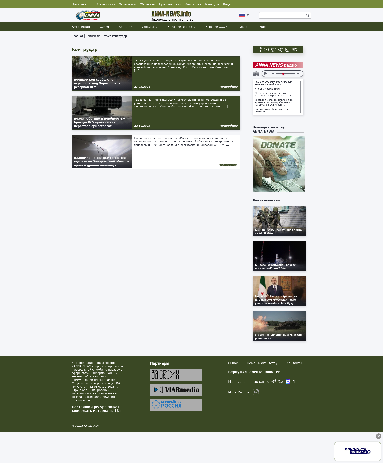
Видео (227, 4)
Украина (148, 27)
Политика (79, 4)
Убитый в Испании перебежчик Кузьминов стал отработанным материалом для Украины (274, 102)
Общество (147, 4)
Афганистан (81, 27)
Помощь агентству (262, 363)
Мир (262, 27)
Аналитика (193, 4)
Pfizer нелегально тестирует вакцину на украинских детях (273, 94)
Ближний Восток (180, 27)
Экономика (127, 4)
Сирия (104, 27)
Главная (77, 36)
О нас (233, 363)
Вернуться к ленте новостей (254, 372)
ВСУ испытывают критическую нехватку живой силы (273, 83)
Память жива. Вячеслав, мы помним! (271, 110)
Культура (212, 4)
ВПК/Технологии (102, 4)
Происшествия (170, 4)
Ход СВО (125, 27)
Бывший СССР (216, 27)
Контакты (294, 363)
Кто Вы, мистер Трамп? (269, 89)
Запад (244, 27)
